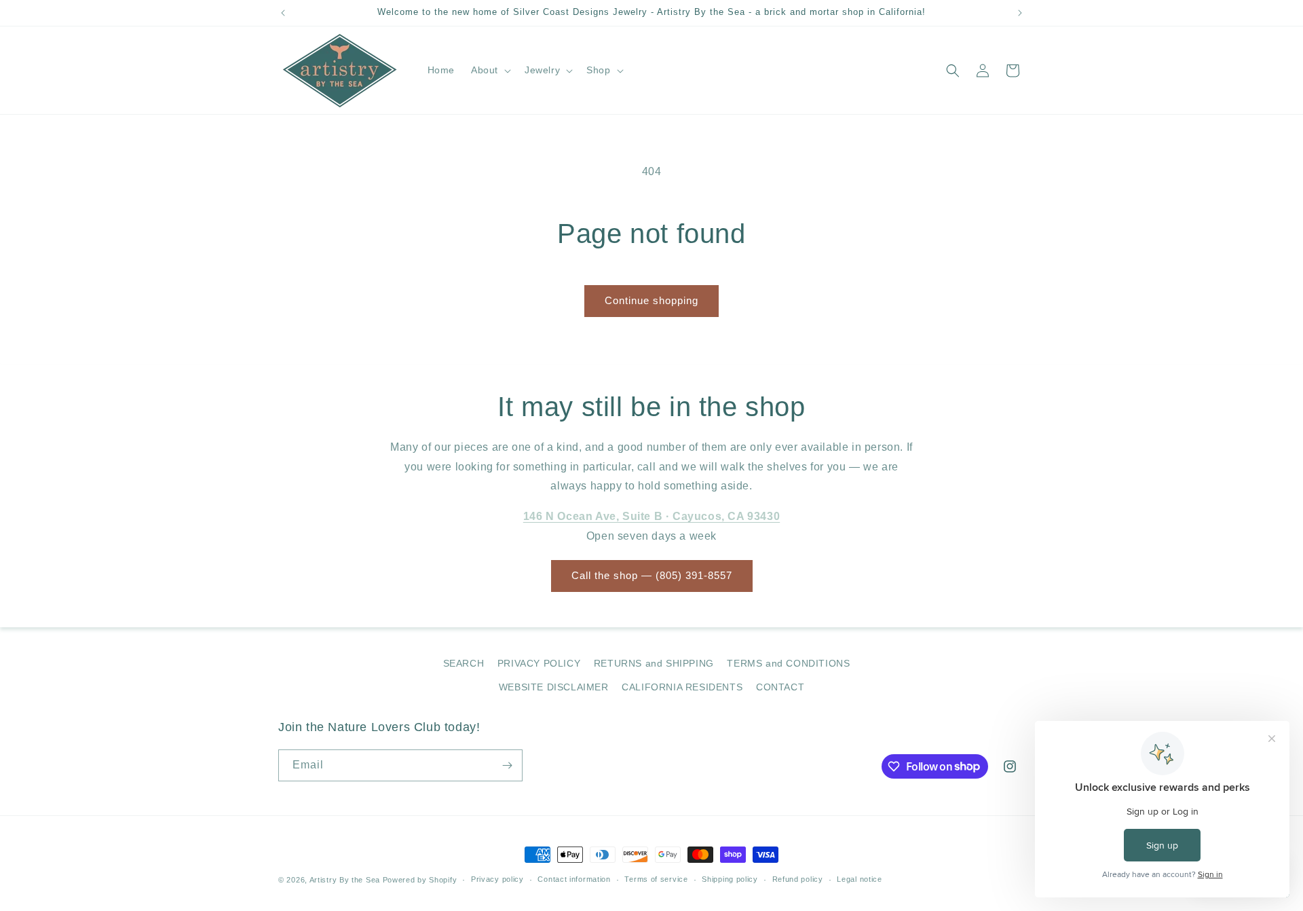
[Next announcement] (1020, 13)
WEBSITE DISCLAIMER (554, 687)
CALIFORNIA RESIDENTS (682, 687)
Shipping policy (730, 879)
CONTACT (780, 687)
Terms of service (655, 879)
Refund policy (797, 879)
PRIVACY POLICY (538, 663)
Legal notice (859, 879)
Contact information (573, 879)
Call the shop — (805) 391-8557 (651, 575)
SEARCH (464, 663)
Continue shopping (651, 300)
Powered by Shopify (420, 880)
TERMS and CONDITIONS (788, 663)
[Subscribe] (507, 765)
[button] (489, 70)
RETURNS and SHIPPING (654, 663)
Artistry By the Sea (346, 880)
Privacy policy (497, 879)
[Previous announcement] (283, 13)
